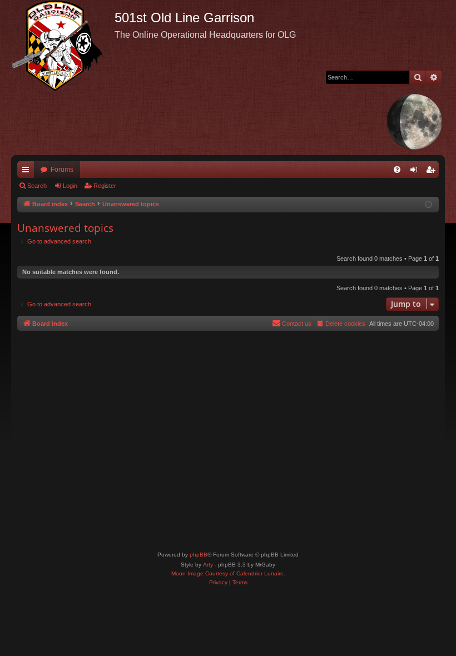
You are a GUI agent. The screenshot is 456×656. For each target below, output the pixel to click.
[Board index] (63, 45)
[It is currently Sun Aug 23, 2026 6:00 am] (428, 204)
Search (37, 185)
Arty (208, 564)
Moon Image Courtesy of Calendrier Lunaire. (228, 573)
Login (70, 185)
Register (104, 185)
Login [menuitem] (416, 172)
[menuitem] (397, 169)
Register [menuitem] (433, 172)
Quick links (28, 172)
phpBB (198, 554)
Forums (62, 169)
